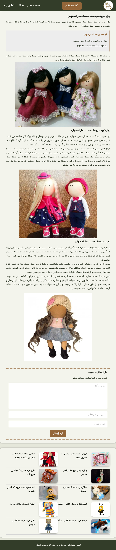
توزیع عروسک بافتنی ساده (22, 504)
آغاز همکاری (71, 5)
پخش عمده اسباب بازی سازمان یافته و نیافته (24, 456)
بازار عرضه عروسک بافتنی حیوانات (23, 472)
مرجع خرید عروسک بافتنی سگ (72, 521)
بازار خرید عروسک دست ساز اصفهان (90, 41)
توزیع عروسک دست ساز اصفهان (92, 46)
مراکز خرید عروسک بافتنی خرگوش (75, 489)
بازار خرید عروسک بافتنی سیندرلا (23, 523)
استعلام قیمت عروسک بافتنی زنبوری (21, 489)
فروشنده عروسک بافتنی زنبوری (72, 504)
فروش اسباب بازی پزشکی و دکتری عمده (74, 456)
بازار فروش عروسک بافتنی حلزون (75, 472)
